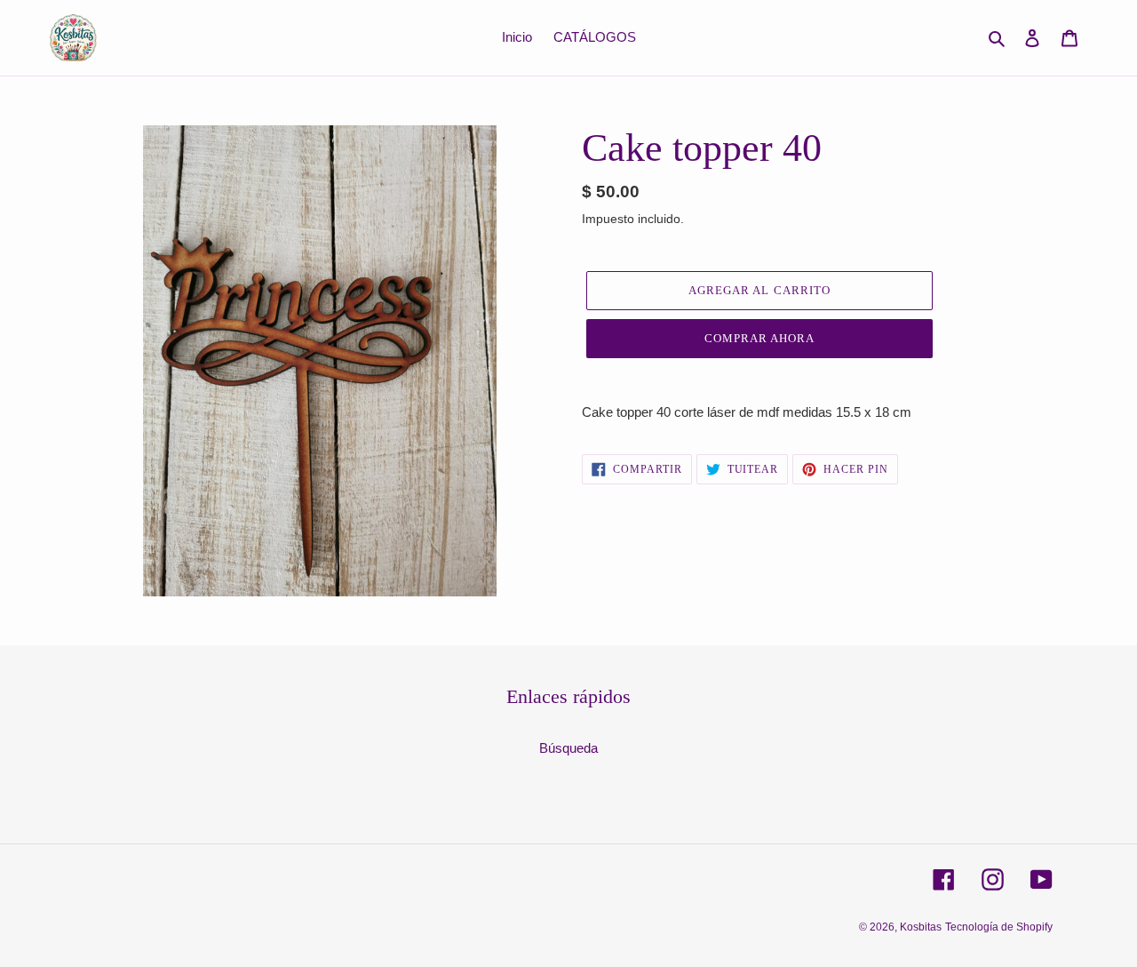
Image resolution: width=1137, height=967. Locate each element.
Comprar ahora (759, 338)
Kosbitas (921, 927)
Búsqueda (568, 747)
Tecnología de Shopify (999, 927)
